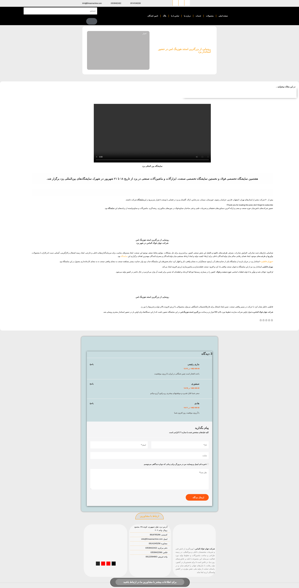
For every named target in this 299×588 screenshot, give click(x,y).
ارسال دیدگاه (198, 497)
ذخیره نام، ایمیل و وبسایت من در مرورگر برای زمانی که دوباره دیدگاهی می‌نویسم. (175, 464)
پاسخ (91, 364)
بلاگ (164, 16)
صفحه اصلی (223, 16)
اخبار (144, 34)
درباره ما (187, 16)
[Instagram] (181, 3)
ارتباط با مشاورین (149, 516)
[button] (237, 91)
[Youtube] (108, 564)
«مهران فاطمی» (266, 261)
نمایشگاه (124, 256)
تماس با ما (175, 16)
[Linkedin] (187, 3)
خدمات (198, 16)
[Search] (91, 21)
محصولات (210, 16)
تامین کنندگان (153, 16)
